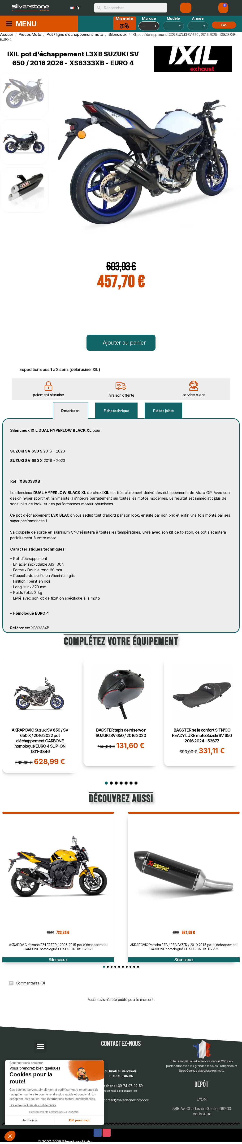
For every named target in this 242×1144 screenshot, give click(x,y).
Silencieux (58, 959)
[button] (223, 8)
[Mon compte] (186, 8)
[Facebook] (98, 1133)
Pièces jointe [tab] (163, 411)
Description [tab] (70, 411)
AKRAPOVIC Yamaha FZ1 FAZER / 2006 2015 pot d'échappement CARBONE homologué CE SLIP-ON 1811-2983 (58, 947)
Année (198, 18)
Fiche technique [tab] (116, 411)
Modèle (173, 18)
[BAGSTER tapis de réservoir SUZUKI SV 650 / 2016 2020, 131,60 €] (121, 711)
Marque (149, 18)
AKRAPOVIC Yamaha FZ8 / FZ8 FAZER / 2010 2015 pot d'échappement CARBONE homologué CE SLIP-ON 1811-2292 (184, 947)
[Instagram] (107, 1133)
